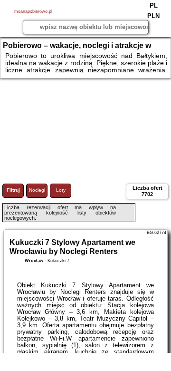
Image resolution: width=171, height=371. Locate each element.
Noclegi (37, 190)
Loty (61, 190)
